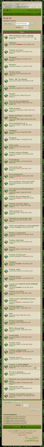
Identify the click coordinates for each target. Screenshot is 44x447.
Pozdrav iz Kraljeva (16, 321)
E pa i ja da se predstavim (19, 101)
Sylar (17, 205)
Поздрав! (13, 57)
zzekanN (18, 80)
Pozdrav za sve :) (15, 357)
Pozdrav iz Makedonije (17, 350)
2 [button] (24, 27)
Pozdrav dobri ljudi (16, 240)
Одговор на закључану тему (20, 218)
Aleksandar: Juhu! (16, 387)
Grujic (18, 212)
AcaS (17, 95)
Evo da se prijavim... (17, 372)
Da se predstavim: (16, 174)
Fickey (18, 329)
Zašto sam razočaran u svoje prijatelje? (24, 225)
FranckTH (21, 433)
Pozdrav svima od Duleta (18, 152)
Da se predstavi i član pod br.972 (21, 181)
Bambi (18, 337)
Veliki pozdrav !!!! (16, 211)
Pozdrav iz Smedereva (17, 233)
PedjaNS (18, 102)
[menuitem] (8, 10)
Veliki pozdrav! (14, 108)
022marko (19, 278)
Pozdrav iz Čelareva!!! (17, 255)
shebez (18, 241)
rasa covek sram (15, 167)
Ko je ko (7, 18)
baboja (18, 124)
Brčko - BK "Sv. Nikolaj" (18, 79)
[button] (27, 27)
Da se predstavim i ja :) (18, 123)
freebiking (19, 44)
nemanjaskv (19, 395)
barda (17, 220)
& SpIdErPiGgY (29, 433)
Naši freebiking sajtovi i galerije (21, 35)
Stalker (18, 139)
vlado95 (18, 382)
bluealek (18, 227)
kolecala (18, 183)
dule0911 (18, 154)
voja (17, 146)
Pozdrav (12, 86)
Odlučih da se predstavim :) (19, 196)
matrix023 (19, 88)
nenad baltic (14, 335)
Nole (17, 73)
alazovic (18, 176)
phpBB (16, 430)
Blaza (17, 249)
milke (17, 192)
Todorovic (19, 37)
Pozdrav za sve (15, 277)
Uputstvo (12, 43)
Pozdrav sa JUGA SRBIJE (18, 365)
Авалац (18, 51)
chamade (18, 234)
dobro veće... (14, 145)
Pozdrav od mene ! (16, 50)
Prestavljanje (14, 160)
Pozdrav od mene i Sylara (19, 204)
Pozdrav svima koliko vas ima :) (21, 394)
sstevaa (18, 271)
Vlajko (18, 308)
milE (17, 373)
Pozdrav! (12, 65)
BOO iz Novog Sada (16, 328)
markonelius (19, 110)
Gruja (17, 132)
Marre (18, 359)
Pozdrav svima (14, 72)
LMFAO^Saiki (20, 119)
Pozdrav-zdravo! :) (16, 306)
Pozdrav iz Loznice (16, 291)
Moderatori (13, 20)
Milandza (18, 256)
